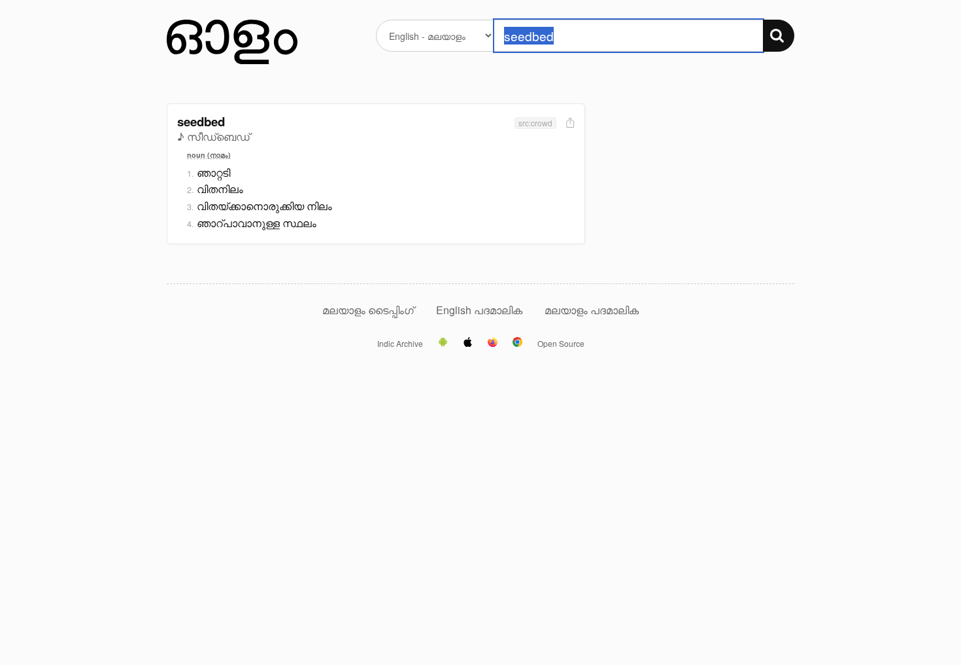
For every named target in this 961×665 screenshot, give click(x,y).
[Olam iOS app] (468, 343)
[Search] (778, 36)
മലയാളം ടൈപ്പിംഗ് (368, 309)
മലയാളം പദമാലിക (592, 309)
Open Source (560, 343)
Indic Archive (400, 343)
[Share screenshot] (569, 123)
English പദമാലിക (480, 309)
